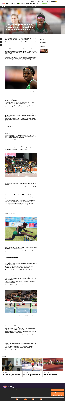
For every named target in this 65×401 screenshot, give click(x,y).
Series (27, 6)
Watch (18, 3)
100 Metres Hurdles (43, 42)
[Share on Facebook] (1, 39)
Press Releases (10, 6)
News (15, 3)
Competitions (23, 3)
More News (61, 378)
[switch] (25, 399)
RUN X (38, 3)
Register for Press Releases (34, 6)
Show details (46, 399)
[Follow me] (40, 39)
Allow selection (57, 392)
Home (12, 3)
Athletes (27, 3)
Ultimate (34, 3)
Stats (31, 3)
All (2, 6)
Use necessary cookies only (57, 395)
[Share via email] (1, 45)
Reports (15, 6)
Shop (40, 3)
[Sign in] (62, 1)
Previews (19, 6)
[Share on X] (1, 42)
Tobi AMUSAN (43, 39)
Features (23, 6)
